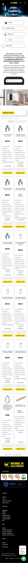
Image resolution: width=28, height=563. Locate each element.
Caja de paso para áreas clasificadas (20, 420)
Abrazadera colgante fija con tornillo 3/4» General (20, 352)
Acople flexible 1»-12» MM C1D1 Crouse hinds (20, 405)
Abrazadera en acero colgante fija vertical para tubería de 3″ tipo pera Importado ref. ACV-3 (7, 407)
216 (14, 455)
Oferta (16, 428)
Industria (4, 160)
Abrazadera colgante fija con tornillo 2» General (20, 298)
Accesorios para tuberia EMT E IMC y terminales (7, 152)
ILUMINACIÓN (8, 45)
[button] (3, 4)
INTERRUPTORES (10, 28)
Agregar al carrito (7, 172)
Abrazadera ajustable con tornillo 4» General (7, 243)
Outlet (16, 216)
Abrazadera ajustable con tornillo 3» (7, 189)
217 (17, 455)
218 (19, 455)
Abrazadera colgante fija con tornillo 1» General (7, 298)
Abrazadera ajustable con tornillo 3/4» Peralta (20, 189)
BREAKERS (10, 34)
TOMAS (10, 40)
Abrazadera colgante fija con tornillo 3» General (7, 352)
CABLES (10, 22)
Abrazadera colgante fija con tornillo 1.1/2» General (20, 243)
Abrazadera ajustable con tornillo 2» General (20, 135)
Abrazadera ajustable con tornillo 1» (7, 135)
